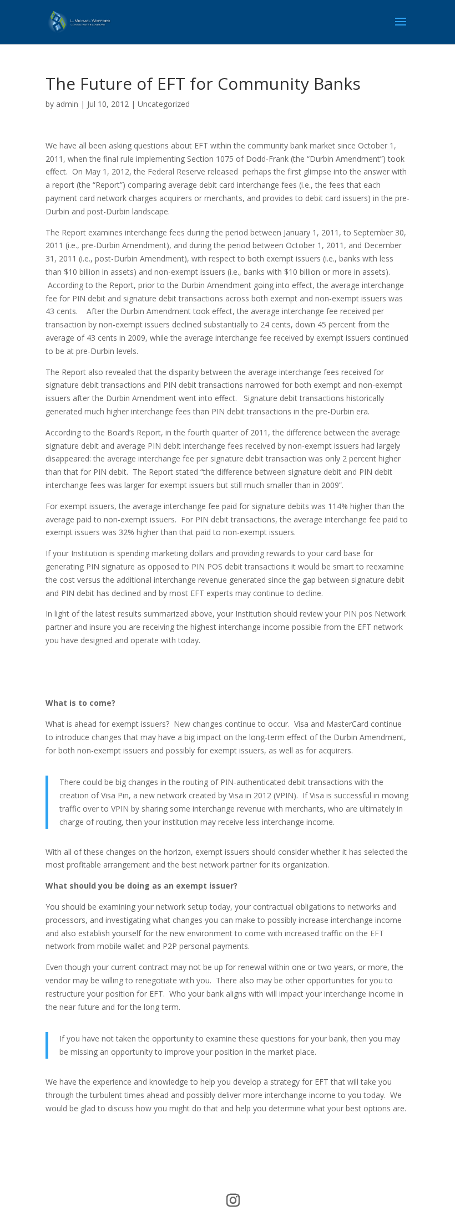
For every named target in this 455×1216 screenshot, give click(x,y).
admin (67, 104)
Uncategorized (164, 104)
